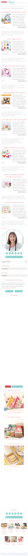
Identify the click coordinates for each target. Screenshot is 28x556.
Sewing (22, 31)
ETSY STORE (19, 291)
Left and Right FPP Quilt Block (14, 120)
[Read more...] (22, 27)
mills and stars (9, 224)
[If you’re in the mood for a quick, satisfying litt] (14, 377)
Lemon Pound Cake (14, 466)
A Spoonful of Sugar (8, 5)
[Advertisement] (14, 485)
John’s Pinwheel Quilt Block (14, 93)
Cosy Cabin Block (14, 39)
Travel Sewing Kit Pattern (14, 412)
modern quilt (19, 114)
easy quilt (18, 59)
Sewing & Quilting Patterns (7, 86)
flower (22, 169)
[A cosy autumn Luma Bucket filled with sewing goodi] (14, 333)
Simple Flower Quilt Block (14, 148)
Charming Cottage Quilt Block (14, 12)
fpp (15, 114)
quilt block (4, 62)
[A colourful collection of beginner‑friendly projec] (14, 304)
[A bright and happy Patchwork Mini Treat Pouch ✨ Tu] (14, 318)
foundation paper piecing (7, 114)
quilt (14, 198)
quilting (7, 35)
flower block (4, 170)
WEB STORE (9, 291)
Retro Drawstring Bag (14, 439)
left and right (19, 142)
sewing (11, 35)
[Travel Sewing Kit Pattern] (14, 402)
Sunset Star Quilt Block (14, 202)
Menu (14, 4)
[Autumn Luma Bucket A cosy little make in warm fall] (14, 362)
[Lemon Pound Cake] (14, 455)
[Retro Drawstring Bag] (14, 428)
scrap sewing (8, 115)
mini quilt (9, 198)
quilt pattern (19, 198)
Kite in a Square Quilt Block (14, 66)
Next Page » (4, 228)
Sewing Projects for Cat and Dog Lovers (4, 532)
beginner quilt (11, 32)
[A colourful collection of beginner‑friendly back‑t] (14, 348)
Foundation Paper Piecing (14, 31)
